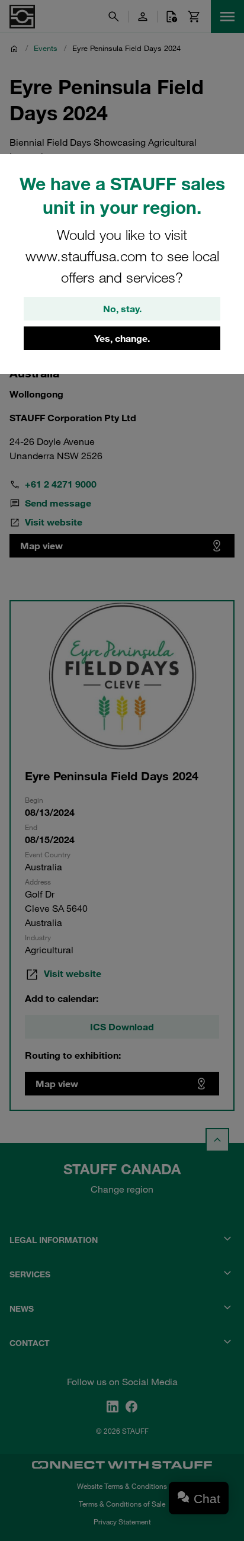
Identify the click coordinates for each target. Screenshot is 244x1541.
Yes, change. (122, 338)
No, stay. (122, 309)
